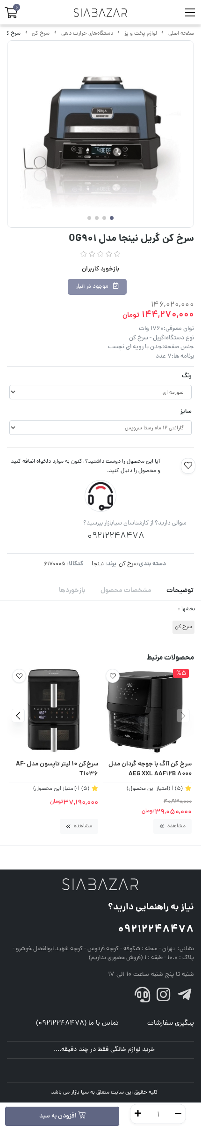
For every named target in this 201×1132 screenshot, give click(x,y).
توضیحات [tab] (180, 590)
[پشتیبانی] (142, 997)
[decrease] (178, 1114)
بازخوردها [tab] (72, 590)
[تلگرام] (184, 997)
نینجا (98, 564)
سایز (186, 412)
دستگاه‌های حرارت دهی (87, 34)
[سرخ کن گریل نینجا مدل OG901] (100, 885)
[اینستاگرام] (163, 997)
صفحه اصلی (181, 34)
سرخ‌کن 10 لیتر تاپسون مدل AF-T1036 (57, 769)
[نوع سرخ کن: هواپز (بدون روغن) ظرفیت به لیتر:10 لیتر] (53, 710)
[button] (183, 715)
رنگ (187, 376)
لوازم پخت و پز (140, 34)
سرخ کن (41, 34)
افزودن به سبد (58, 1116)
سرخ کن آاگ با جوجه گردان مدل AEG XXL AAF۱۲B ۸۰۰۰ (150, 769)
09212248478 (156, 930)
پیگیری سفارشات (170, 1023)
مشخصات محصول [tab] (125, 590)
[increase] (137, 1114)
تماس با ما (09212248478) (77, 1023)
